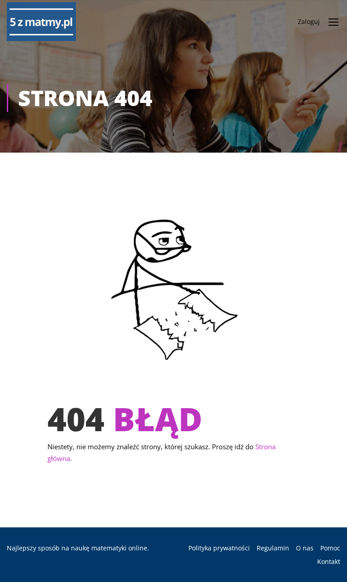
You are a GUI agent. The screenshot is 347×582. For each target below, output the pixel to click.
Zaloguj (309, 21)
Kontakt (328, 561)
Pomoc (330, 548)
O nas (305, 548)
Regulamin (273, 548)
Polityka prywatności (219, 548)
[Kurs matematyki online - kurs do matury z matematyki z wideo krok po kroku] (41, 21)
